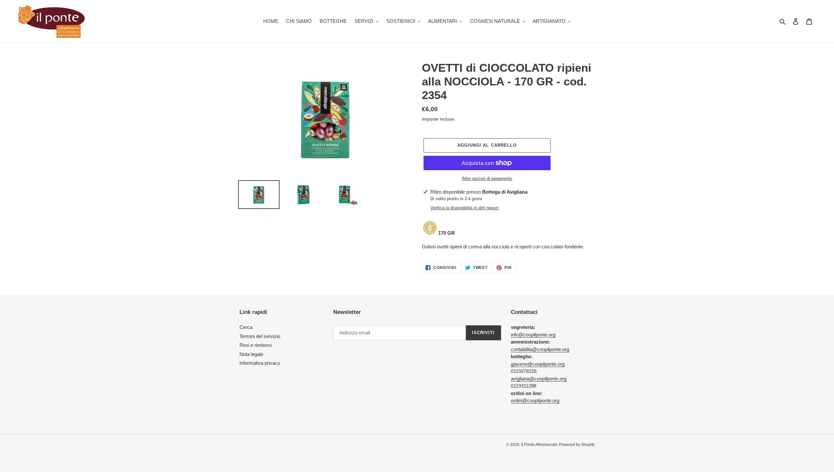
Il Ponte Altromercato (539, 444)
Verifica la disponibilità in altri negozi (464, 207)
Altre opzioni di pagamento (487, 178)
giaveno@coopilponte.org (538, 364)
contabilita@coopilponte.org (540, 349)
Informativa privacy (259, 363)
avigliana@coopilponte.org (539, 378)
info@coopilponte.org (533, 334)
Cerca (245, 327)
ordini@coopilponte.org (535, 400)
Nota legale (251, 354)
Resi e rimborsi (255, 345)
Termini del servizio (259, 336)
